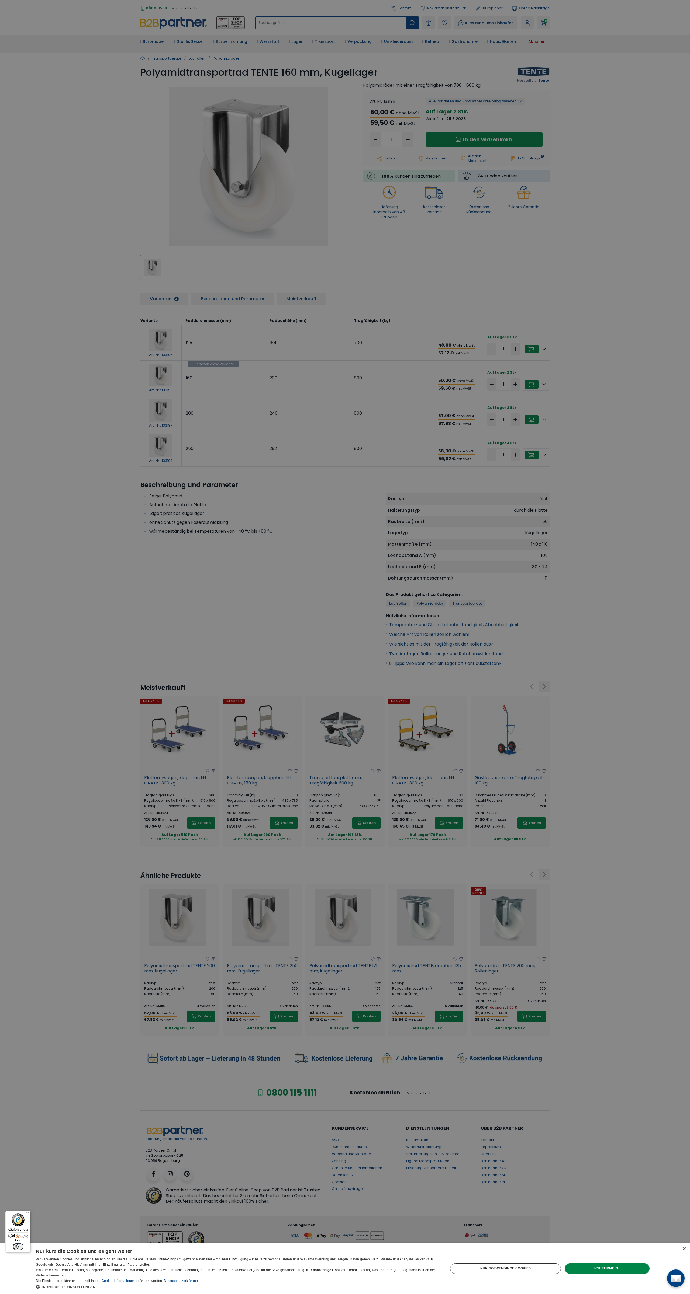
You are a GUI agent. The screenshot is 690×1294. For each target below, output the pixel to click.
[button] (236, 1286)
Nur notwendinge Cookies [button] (505, 1268)
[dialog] (345, 1268)
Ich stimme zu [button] (607, 1268)
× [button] (684, 1249)
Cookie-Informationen (118, 1281)
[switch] (18, 1246)
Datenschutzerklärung (181, 1281)
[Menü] (27, 1214)
